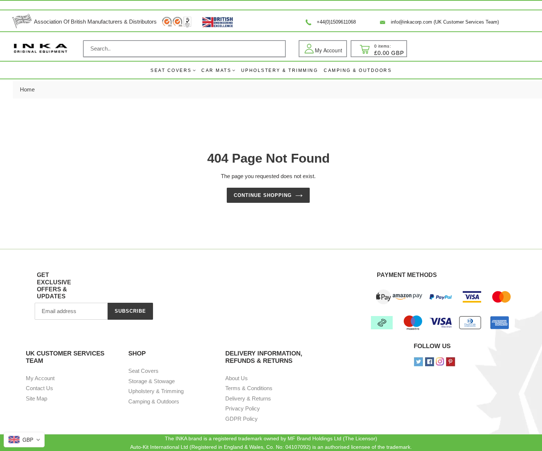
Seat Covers (171, 70)
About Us (236, 378)
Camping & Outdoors (153, 401)
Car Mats (216, 70)
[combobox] (184, 48)
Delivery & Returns (248, 398)
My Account (40, 378)
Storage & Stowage (151, 381)
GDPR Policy (241, 419)
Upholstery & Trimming (156, 391)
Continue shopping (263, 195)
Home (27, 89)
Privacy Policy (242, 408)
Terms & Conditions (248, 388)
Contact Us (39, 388)
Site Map (36, 398)
